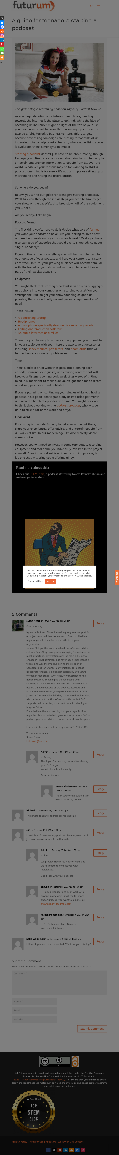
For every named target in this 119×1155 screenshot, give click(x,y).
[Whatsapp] (2, 49)
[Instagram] (2, 36)
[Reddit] (2, 31)
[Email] (2, 53)
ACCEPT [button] (50, 581)
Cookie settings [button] (35, 581)
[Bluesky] (2, 22)
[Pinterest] (2, 44)
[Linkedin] (2, 40)
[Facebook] (2, 27)
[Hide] (1, 62)
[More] (2, 57)
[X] (2, 18)
